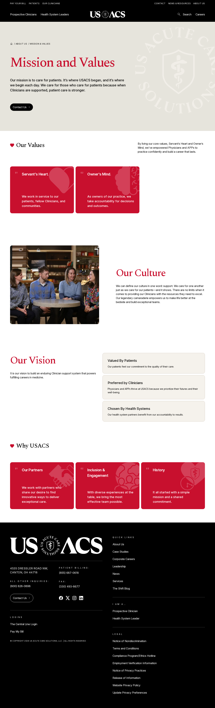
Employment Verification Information (135, 663)
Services (118, 581)
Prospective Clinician (125, 611)
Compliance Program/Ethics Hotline (134, 655)
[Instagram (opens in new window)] (74, 598)
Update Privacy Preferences (130, 692)
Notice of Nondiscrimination (129, 641)
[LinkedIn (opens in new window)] (81, 598)
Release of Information (126, 678)
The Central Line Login (23, 624)
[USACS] (107, 14)
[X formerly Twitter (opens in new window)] (68, 598)
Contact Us (21, 107)
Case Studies (120, 551)
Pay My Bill (17, 631)
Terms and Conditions (126, 648)
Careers (200, 14)
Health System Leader (126, 618)
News (116, 573)
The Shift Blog (121, 588)
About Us (199, 3)
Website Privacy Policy (126, 685)
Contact (159, 3)
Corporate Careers (124, 559)
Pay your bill (18, 3)
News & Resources (179, 3)
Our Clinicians (51, 3)
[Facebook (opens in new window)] (61, 598)
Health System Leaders (55, 14)
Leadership (119, 566)
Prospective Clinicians (23, 14)
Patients (34, 3)
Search (184, 14)
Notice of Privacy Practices (129, 670)
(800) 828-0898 (20, 586)
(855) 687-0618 (69, 572)
